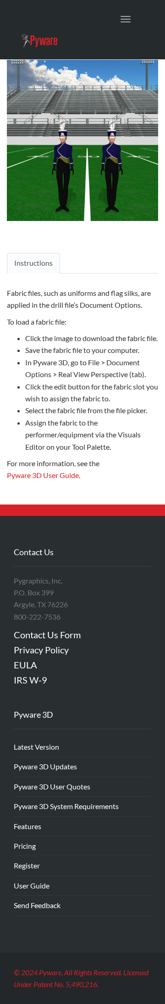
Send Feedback (37, 905)
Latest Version (36, 746)
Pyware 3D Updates (45, 766)
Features (27, 826)
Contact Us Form (47, 634)
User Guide (32, 885)
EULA (25, 664)
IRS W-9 (30, 679)
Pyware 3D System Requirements (66, 806)
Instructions (33, 262)
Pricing (25, 845)
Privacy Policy (41, 649)
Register (27, 865)
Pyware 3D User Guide (43, 475)
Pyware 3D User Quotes (52, 786)
